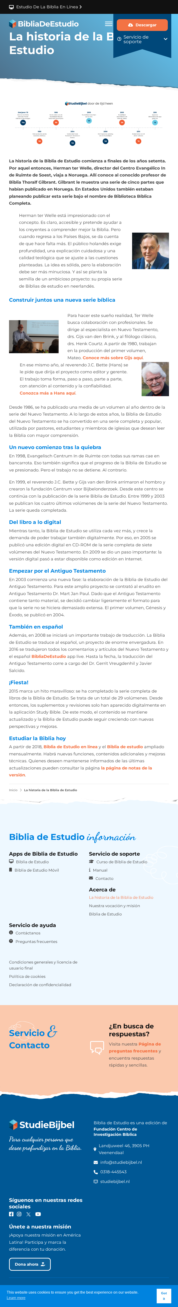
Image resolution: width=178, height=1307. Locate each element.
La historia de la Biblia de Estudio (121, 897)
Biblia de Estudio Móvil (37, 870)
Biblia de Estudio (32, 862)
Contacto (104, 878)
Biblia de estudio (125, 746)
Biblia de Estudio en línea (71, 746)
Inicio (13, 790)
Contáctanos (28, 933)
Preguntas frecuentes (36, 941)
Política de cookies (27, 976)
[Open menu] (109, 24)
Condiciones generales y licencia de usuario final (43, 965)
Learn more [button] (16, 1298)
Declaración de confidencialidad (40, 984)
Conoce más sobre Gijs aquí (113, 357)
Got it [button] (164, 1296)
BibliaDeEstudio (49, 656)
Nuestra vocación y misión (114, 905)
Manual (100, 870)
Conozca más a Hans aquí (47, 393)
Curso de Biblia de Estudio (121, 862)
